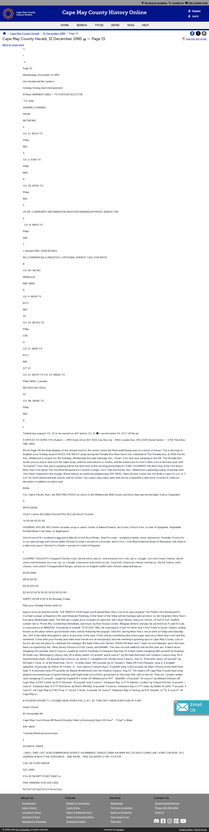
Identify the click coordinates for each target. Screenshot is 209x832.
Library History (29, 807)
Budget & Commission (78, 803)
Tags (130, 25)
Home (65, 25)
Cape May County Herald (24, 33)
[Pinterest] (176, 821)
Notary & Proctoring (121, 812)
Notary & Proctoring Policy (80, 817)
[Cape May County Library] (4, 34)
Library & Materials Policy (79, 812)
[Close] (176, 702)
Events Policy (73, 807)
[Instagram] (169, 821)
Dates (115, 25)
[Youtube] (183, 821)
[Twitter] (198, 33)
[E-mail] (204, 33)
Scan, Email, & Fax (120, 817)
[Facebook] (192, 33)
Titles (99, 25)
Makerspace (117, 803)
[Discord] (157, 821)
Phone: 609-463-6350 (166, 807)
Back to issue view (13, 44)
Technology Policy (75, 821)
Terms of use (200, 829)
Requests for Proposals (34, 821)
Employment (29, 803)
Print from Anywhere (121, 807)
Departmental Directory (167, 803)
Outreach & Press (31, 817)
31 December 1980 (54, 33)
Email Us (159, 812)
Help (145, 25)
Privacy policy (186, 829)
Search (82, 25)
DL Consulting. (23, 829)
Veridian (120, 829)
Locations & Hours (31, 812)
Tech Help (116, 821)
